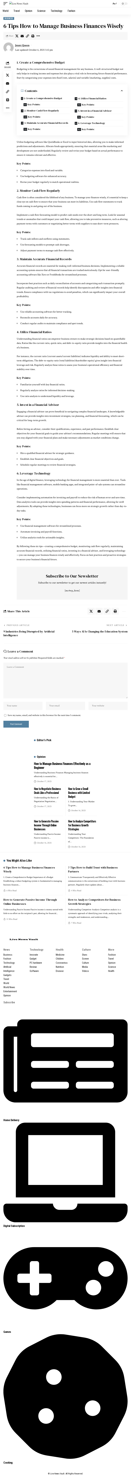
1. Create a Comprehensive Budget (43, 98)
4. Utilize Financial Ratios (92, 98)
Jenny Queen (22, 45)
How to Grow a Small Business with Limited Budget (79, 793)
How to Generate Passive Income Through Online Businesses (46, 825)
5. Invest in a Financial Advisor (95, 110)
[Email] (22, 36)
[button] (6, 3)
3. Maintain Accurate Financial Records (46, 123)
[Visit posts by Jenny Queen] (8, 47)
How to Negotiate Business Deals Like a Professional (47, 791)
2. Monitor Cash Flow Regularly (41, 110)
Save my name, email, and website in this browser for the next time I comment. (44, 715)
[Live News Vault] (18, 3)
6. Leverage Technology (91, 123)
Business (9, 18)
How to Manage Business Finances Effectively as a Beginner (62, 765)
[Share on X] (16, 36)
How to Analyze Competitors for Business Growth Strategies (82, 825)
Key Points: (34, 104)
